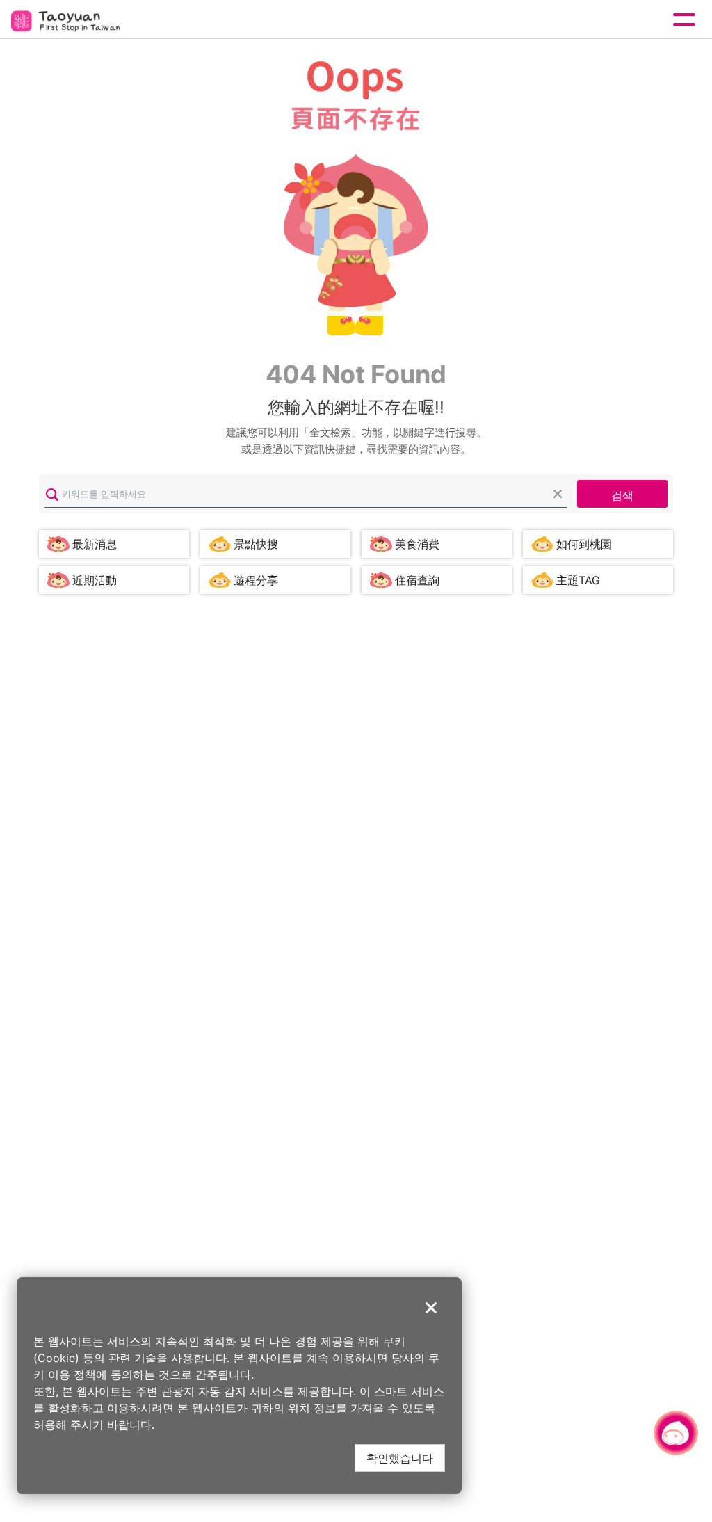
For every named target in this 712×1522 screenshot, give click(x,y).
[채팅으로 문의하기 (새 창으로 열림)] (676, 1433)
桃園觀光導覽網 (68, 20)
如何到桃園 (584, 544)
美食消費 (417, 544)
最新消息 (94, 544)
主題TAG (578, 580)
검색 (622, 495)
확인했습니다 (399, 1458)
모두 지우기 (557, 493)
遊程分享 (256, 580)
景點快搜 (256, 544)
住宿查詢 (417, 580)
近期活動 (94, 580)
